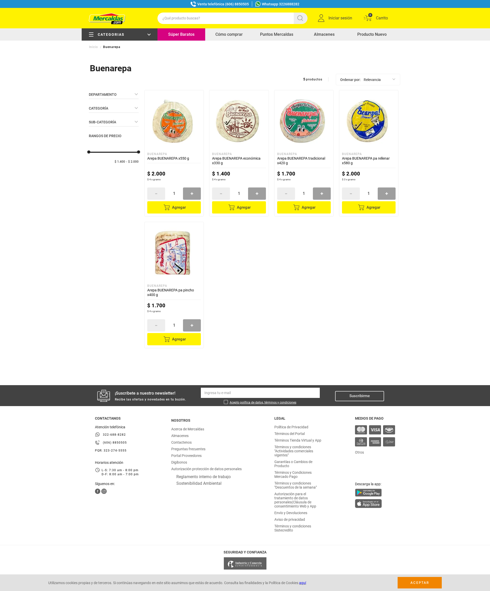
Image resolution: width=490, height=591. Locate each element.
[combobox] (232, 18)
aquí (302, 583)
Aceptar (419, 583)
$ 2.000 (133, 161)
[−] (156, 193)
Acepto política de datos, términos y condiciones (263, 402)
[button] (114, 94)
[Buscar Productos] (301, 18)
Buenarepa (111, 47)
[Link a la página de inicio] (94, 47)
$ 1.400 (120, 161)
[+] (192, 193)
